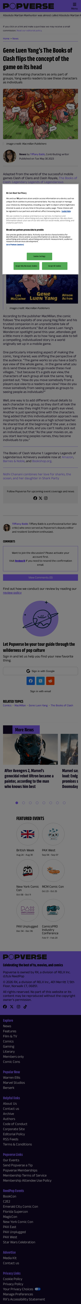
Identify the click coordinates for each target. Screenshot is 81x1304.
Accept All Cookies (54, 266)
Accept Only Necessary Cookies (26, 266)
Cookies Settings (39, 256)
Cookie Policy (66, 211)
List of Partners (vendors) (15, 245)
